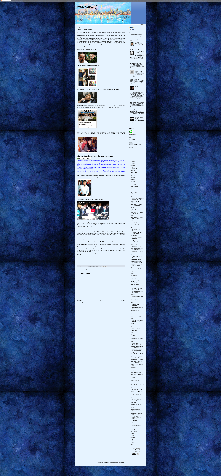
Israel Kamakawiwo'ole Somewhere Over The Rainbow (136, 428)
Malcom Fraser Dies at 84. (136, 259)
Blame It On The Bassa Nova (137, 391)
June (132, 179)
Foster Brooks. (134, 210)
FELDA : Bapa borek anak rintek (137, 370)
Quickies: (133, 220)
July (132, 177)
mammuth (113, 462)
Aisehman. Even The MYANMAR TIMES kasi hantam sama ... (136, 417)
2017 (131, 163)
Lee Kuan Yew (134, 275)
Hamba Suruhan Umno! (136, 277)
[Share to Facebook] (105, 266)
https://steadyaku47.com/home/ (136, 34)
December (133, 168)
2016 (131, 165)
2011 (131, 440)
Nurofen (132, 406)
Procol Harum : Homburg (136, 379)
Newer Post (79, 300)
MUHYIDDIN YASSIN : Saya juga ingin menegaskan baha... (137, 382)
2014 (131, 435)
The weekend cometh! (135, 328)
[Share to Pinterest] (106, 266)
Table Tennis (133, 402)
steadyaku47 (87, 7)
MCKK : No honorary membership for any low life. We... (137, 285)
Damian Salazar (134, 368)
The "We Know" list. (135, 407)
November (133, 170)
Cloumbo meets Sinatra (136, 246)
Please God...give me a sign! (137, 296)
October (133, 172)
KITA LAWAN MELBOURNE (136, 389)
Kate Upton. (133, 367)
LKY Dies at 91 (134, 235)
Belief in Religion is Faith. (136, 316)
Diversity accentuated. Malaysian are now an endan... (136, 410)
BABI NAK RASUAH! (139, 70)
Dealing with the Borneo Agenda (137, 395)
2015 (131, 167)
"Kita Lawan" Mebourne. (136, 372)
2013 (131, 437)
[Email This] (102, 266)
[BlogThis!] (103, 266)
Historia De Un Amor (135, 310)
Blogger (122, 462)
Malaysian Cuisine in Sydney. (137, 359)
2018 (131, 161)
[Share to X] (104, 266)
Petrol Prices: (133, 422)
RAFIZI (132, 207)
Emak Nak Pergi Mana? (136, 298)
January (133, 433)
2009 (131, 444)
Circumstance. (134, 420)
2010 (131, 442)
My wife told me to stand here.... (137, 312)
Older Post (123, 300)
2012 (131, 439)
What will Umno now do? (136, 404)
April (132, 182)
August (132, 175)
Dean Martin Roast (135, 252)
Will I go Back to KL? (135, 352)
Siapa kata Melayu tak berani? (137, 387)
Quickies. (133, 188)
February (133, 431)
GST (132, 325)
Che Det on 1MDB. (135, 330)
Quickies (132, 196)
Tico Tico (136, 86)
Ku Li (132, 271)
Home (101, 300)
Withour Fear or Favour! (134, 79)
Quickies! (133, 341)
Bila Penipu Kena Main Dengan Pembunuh (95, 156)
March (132, 184)
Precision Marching (135, 397)
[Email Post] (100, 266)
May (132, 181)
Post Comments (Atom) (87, 302)
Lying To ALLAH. (134, 244)
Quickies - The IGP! (135, 186)
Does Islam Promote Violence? (137, 251)
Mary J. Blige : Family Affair (136, 209)
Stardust (132, 323)
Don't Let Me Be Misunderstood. (137, 374)
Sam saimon (133, 254)
